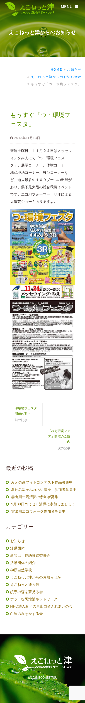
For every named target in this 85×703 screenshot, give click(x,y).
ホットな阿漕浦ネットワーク (33, 599)
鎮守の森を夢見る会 (26, 592)
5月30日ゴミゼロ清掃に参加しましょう (43, 504)
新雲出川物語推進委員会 (30, 555)
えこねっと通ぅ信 (24, 584)
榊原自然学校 (21, 570)
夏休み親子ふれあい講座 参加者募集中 (43, 490)
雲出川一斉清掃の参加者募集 (34, 497)
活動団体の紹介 (23, 563)
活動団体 (17, 548)
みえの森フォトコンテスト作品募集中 (42, 482)
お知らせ (17, 541)
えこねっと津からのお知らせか (35, 577)
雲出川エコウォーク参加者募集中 (38, 511)
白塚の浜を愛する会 (26, 614)
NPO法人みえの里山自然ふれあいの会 (41, 606)
